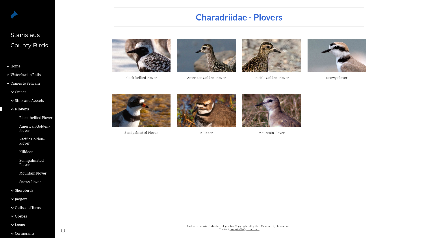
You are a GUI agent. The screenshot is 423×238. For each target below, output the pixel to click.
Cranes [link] (20, 92)
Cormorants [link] (25, 233)
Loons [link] (20, 225)
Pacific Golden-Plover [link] (32, 141)
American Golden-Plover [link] (34, 128)
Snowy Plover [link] (30, 182)
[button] (417, 6)
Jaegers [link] (21, 199)
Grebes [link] (21, 216)
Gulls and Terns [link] (28, 208)
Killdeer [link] (26, 152)
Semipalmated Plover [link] (31, 162)
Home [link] (15, 66)
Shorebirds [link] (24, 190)
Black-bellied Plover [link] (35, 118)
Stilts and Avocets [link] (29, 101)
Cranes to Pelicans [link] (26, 83)
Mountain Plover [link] (32, 173)
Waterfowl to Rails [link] (26, 75)
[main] (239, 17)
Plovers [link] (22, 109)
